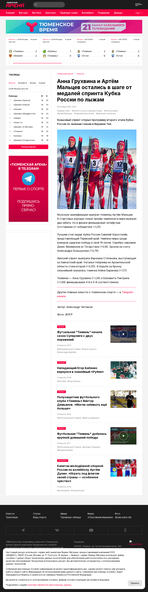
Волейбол (88, 12)
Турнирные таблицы (70, 517)
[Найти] (36, 4)
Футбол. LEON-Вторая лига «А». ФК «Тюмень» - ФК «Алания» (23, 52)
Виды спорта (39, 517)
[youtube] (91, 530)
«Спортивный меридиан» (100, 517)
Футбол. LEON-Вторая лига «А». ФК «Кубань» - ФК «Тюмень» (57, 52)
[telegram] (23, 530)
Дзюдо (118, 12)
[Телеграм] (28, 189)
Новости (10, 513)
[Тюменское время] (74, 26)
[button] (9, 63)
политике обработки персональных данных (49, 585)
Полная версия (28, 147)
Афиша (63, 513)
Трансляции (12, 517)
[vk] (57, 530)
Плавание (104, 12)
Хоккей (10, 12)
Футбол (36, 12)
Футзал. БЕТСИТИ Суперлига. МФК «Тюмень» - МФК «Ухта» (91, 52)
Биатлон (51, 12)
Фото (117, 513)
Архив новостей (123, 517)
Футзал (23, 12)
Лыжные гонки (68, 12)
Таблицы (14, 74)
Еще (138, 13)
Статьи (36, 513)
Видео (91, 513)
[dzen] (125, 530)
